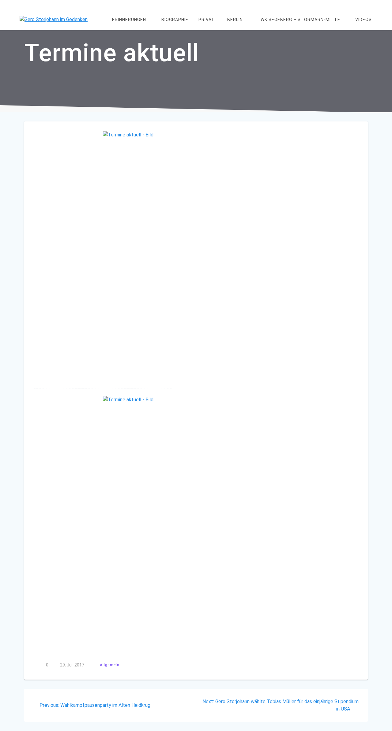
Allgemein (109, 664)
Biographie (174, 19)
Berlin (235, 19)
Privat (206, 19)
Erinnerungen (129, 19)
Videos (363, 19)
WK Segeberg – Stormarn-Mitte (300, 19)
